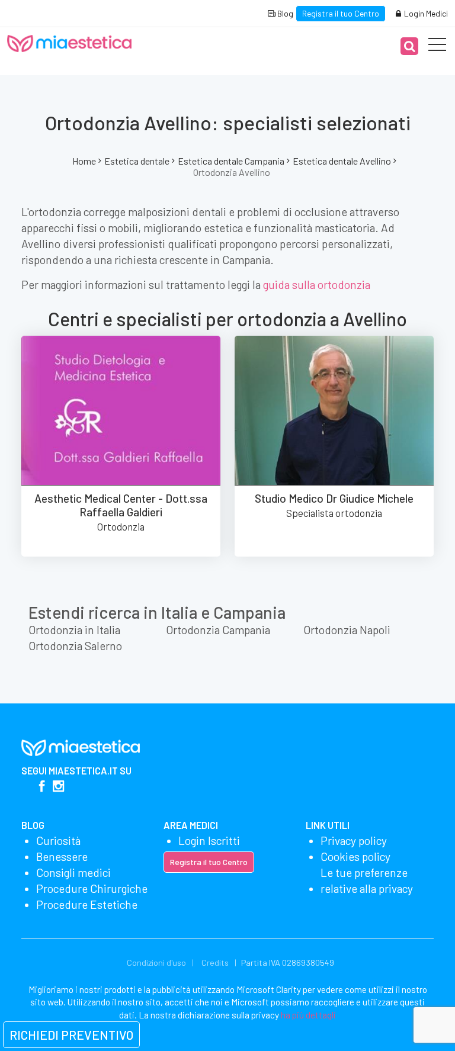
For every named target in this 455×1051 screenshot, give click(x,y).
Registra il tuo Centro (340, 13)
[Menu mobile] (437, 47)
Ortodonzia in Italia (74, 630)
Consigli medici (73, 872)
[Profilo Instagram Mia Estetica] (58, 787)
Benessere (62, 856)
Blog (284, 13)
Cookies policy (355, 856)
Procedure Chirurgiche (92, 888)
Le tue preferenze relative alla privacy (367, 880)
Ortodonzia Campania (218, 630)
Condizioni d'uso (156, 962)
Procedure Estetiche (86, 904)
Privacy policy (354, 840)
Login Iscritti (209, 840)
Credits (215, 962)
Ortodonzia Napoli (346, 630)
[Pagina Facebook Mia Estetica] (41, 787)
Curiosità (58, 840)
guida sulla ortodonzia (316, 284)
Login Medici (425, 13)
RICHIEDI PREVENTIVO (71, 1034)
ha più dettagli (308, 1015)
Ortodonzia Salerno (75, 646)
